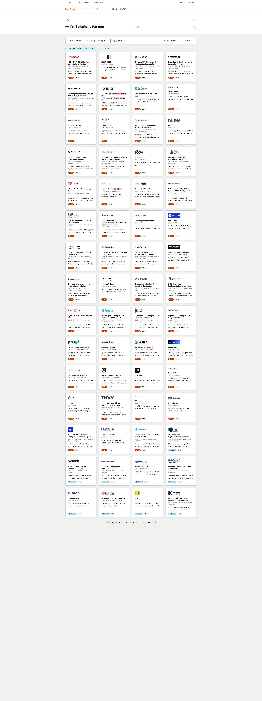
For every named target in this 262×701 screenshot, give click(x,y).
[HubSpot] (71, 9)
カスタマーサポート (84, 2)
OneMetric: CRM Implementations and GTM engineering (145, 253)
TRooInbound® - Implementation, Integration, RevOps (179, 436)
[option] (87, 41)
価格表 (114, 9)
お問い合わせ (99, 2)
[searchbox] (165, 27)
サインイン (183, 2)
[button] (193, 20)
